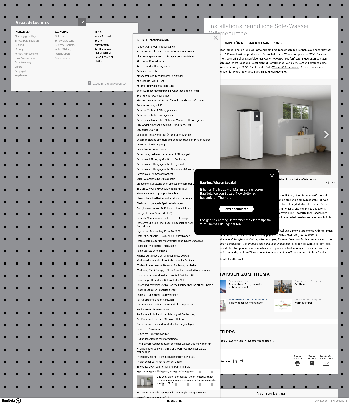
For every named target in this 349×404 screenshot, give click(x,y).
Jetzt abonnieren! (236, 209)
